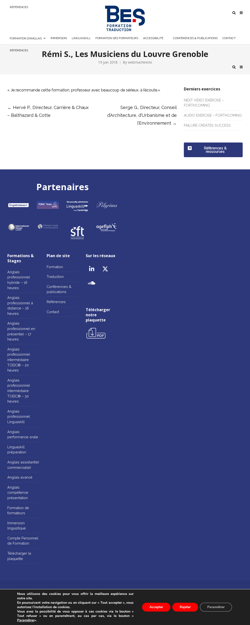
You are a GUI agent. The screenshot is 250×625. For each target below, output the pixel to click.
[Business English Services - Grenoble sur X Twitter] (105, 269)
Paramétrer (25, 620)
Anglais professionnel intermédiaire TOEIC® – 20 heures (18, 359)
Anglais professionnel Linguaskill (18, 416)
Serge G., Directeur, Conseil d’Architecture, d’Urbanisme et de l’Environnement (142, 115)
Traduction (55, 276)
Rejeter (185, 607)
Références (56, 302)
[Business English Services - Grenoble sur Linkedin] (91, 269)
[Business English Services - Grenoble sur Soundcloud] (91, 283)
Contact (53, 312)
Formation (55, 267)
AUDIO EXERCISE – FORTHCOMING (213, 115)
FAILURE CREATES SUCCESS (207, 125)
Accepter (156, 607)
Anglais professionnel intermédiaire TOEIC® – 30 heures (18, 390)
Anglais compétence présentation (17, 492)
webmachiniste (140, 62)
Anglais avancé (19, 477)
